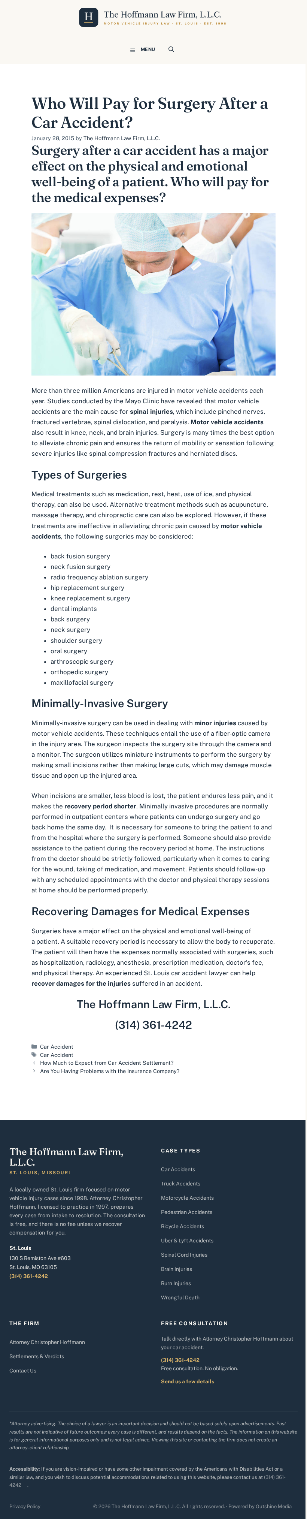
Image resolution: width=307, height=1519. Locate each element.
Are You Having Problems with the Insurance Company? (110, 1071)
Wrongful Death (180, 1298)
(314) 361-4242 (28, 1276)
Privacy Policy (24, 1506)
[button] (171, 49)
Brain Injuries (176, 1269)
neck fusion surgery (80, 566)
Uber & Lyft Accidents (187, 1241)
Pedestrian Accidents (186, 1212)
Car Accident (56, 1046)
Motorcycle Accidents (187, 1198)
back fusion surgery (80, 556)
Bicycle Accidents (182, 1226)
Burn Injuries (176, 1283)
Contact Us (22, 1371)
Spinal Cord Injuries (184, 1255)
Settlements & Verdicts (36, 1356)
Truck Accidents (180, 1184)
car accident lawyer (200, 973)
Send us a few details (187, 1381)
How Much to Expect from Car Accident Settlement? (107, 1063)
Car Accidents (178, 1169)
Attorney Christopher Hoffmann (47, 1342)
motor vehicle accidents (212, 390)
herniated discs (213, 453)
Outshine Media (274, 1506)
